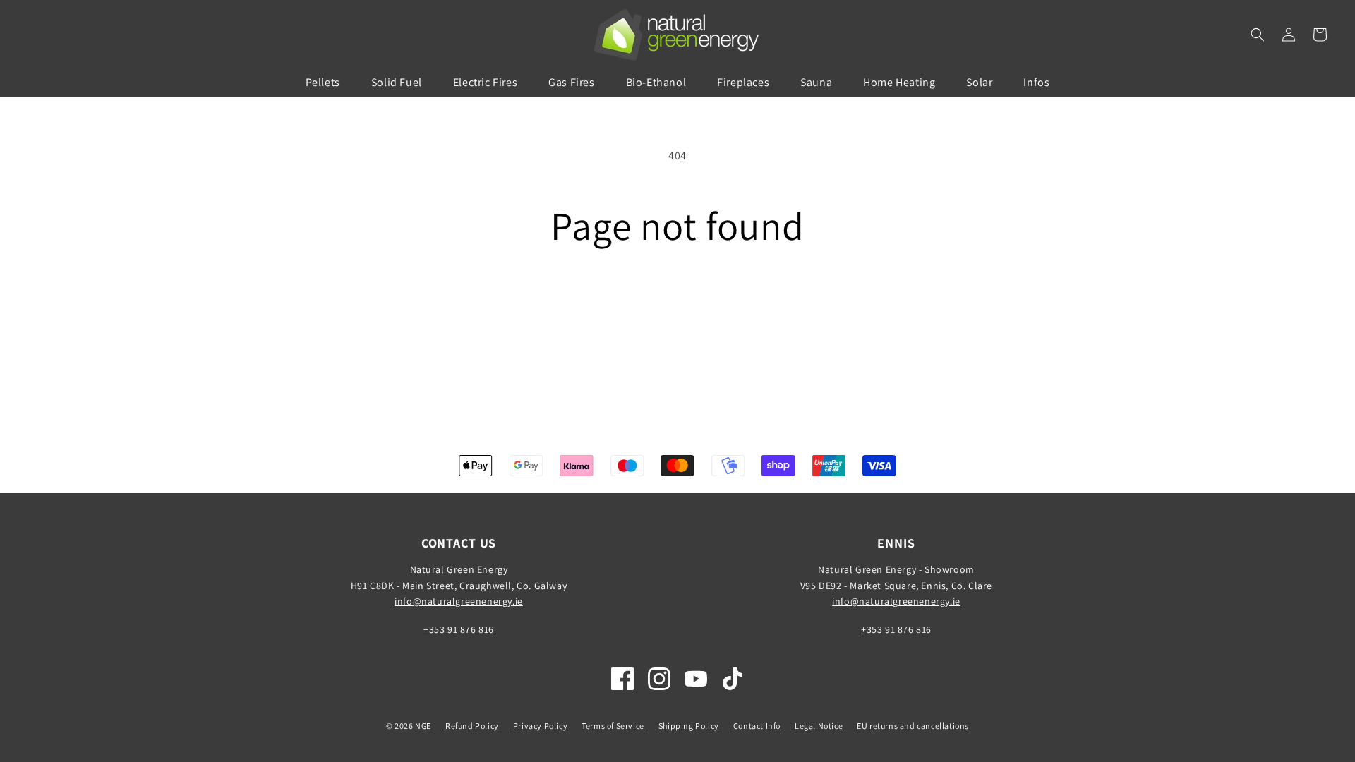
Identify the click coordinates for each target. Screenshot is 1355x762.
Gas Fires (571, 82)
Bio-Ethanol (656, 82)
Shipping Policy (688, 725)
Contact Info (757, 725)
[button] (1257, 34)
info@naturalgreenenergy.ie (459, 601)
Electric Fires (485, 82)
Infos (1036, 82)
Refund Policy (472, 725)
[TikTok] (732, 678)
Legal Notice (819, 725)
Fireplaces (743, 82)
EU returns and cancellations (913, 725)
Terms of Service (613, 725)
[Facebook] (622, 678)
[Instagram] (659, 678)
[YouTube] (696, 678)
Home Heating (899, 82)
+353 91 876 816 (458, 629)
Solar (979, 82)
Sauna (816, 82)
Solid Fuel (396, 82)
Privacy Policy (540, 725)
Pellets (323, 82)
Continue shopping (677, 301)
